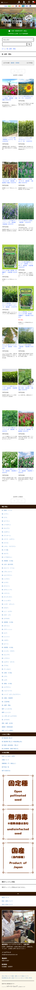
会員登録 (24, 3)
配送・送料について (16, 976)
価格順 (12, 63)
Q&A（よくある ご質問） (9, 756)
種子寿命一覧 (5, 767)
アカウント (19, 3)
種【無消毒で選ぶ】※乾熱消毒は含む (12, 741)
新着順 (17, 63)
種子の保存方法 (6, 770)
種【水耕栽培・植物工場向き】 (10, 748)
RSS (27, 977)
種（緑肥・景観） (12, 48)
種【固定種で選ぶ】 (7, 738)
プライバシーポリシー (20, 977)
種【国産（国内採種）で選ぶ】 (10, 745)
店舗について (5, 759)
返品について (25, 976)
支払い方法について (6, 976)
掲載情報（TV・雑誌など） (9, 763)
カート (33, 2)
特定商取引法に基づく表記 (8, 977)
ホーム (3, 48)
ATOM (30, 977)
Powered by (4, 986)
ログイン (28, 3)
